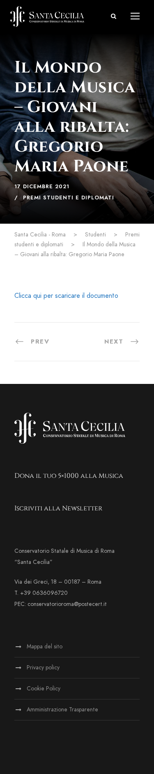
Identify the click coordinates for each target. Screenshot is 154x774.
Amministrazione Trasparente (62, 709)
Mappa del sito (44, 646)
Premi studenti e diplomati (68, 197)
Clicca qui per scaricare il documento (66, 295)
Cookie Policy (43, 688)
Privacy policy (43, 667)
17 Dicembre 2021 (41, 186)
